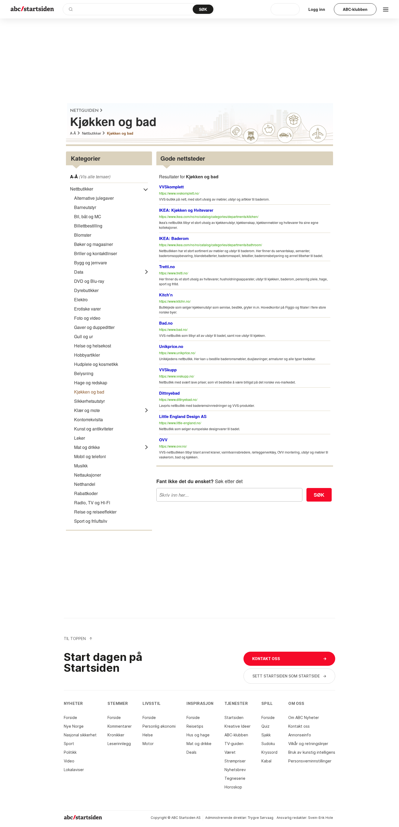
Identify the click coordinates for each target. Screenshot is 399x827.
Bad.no (166, 323)
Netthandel (84, 484)
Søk (319, 494)
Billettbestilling (88, 226)
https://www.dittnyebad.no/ (178, 399)
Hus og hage (198, 735)
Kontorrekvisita (88, 419)
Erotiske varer (87, 309)
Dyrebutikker (86, 290)
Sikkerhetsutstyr (89, 401)
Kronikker (115, 735)
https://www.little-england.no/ (180, 422)
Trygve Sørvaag (260, 818)
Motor (148, 743)
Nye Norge (74, 726)
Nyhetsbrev (235, 769)
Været (230, 752)
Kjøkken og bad (120, 133)
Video (69, 761)
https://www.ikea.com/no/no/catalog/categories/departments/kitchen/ (208, 216)
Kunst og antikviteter (93, 429)
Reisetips (194, 726)
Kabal (266, 761)
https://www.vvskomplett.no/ (179, 193)
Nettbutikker (91, 133)
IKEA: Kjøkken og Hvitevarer (186, 210)
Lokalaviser (74, 769)
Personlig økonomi (159, 726)
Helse (147, 735)
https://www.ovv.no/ (173, 446)
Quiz (265, 726)
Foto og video (87, 318)
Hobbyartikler (87, 355)
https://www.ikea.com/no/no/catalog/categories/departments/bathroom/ (210, 244)
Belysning (83, 373)
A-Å (73, 133)
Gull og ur (83, 336)
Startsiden (233, 717)
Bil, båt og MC (87, 216)
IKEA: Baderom (174, 238)
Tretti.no (167, 267)
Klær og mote (87, 410)
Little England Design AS (183, 416)
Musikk (81, 465)
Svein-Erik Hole (320, 818)
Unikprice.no (171, 346)
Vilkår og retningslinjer (308, 743)
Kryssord (269, 752)
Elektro (81, 299)
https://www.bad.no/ (173, 329)
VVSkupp (168, 370)
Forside (70, 717)
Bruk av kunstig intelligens (311, 752)
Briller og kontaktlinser (95, 253)
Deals (191, 752)
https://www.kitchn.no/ (175, 301)
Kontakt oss (299, 726)
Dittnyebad (169, 393)
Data (78, 272)
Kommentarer (119, 726)
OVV (163, 440)
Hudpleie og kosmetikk (96, 364)
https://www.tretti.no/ (173, 273)
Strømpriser (235, 761)
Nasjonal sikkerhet (80, 735)
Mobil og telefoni (90, 456)
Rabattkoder (86, 493)
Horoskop (233, 787)
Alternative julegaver (94, 198)
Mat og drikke (87, 447)
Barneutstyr (85, 207)
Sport (69, 743)
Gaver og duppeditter (94, 327)
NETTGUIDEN (84, 111)
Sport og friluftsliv (90, 521)
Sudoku (268, 743)
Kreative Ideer (237, 726)
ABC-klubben (236, 735)
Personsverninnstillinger (309, 761)
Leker (79, 438)
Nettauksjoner (87, 475)
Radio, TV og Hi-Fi (92, 502)
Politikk (70, 752)
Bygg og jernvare (90, 262)
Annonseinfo (299, 735)
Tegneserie (234, 778)
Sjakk (266, 735)
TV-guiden (233, 743)
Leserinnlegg (119, 743)
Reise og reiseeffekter (95, 512)
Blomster (82, 235)
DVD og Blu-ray (89, 281)
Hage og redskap (90, 382)
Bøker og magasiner (93, 244)
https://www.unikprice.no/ (177, 352)
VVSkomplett (171, 187)
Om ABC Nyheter (303, 717)
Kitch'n (166, 295)
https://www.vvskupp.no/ (176, 376)
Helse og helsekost (92, 346)
